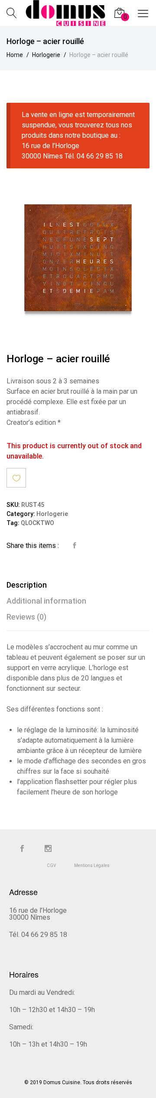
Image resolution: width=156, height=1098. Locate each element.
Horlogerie (52, 514)
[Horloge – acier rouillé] (75, 545)
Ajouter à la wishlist (16, 477)
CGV (51, 865)
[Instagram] (48, 849)
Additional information (46, 600)
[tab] (78, 585)
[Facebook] (22, 849)
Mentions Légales (92, 865)
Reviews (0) (26, 616)
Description (26, 584)
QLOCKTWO (37, 523)
